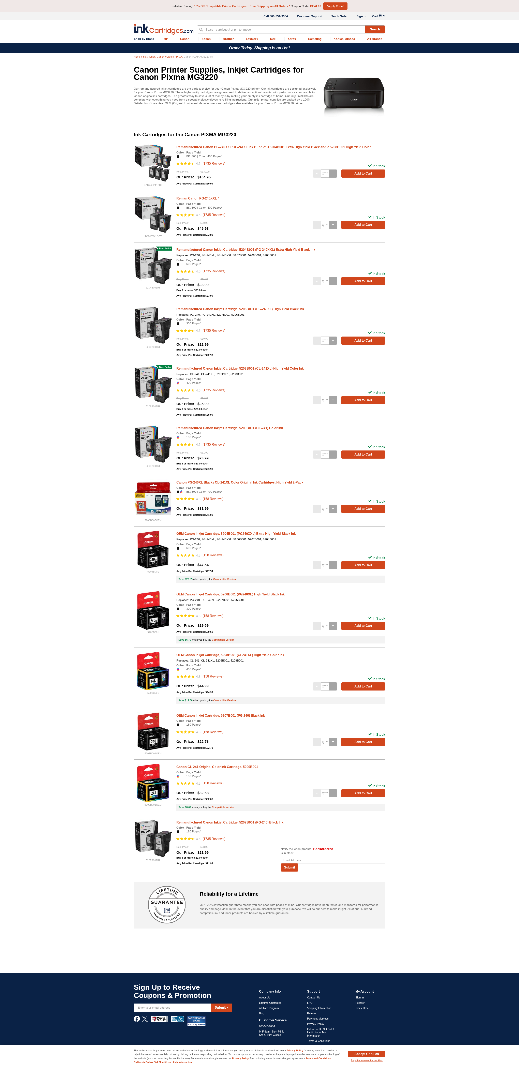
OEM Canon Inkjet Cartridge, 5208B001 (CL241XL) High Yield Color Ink (230, 655)
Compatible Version (224, 579)
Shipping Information (319, 1008)
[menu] (259, 39)
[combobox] (291, 29)
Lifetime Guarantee (270, 1002)
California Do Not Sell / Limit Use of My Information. (163, 1062)
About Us (264, 997)
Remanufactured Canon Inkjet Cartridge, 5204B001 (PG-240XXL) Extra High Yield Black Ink (245, 249)
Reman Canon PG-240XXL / (197, 198)
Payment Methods (318, 1018)
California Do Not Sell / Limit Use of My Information (320, 1032)
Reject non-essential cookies (367, 1060)
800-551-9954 (279, 16)
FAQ (309, 1002)
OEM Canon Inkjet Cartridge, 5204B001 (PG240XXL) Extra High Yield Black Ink (236, 533)
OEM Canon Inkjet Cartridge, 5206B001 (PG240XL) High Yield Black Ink (230, 594)
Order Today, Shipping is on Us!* (259, 48)
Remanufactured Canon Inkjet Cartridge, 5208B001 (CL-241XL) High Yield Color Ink (240, 368)
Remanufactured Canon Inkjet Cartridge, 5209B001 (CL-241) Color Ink (229, 428)
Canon (161, 56)
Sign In (361, 16)
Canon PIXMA (174, 56)
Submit (289, 867)
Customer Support (309, 16)
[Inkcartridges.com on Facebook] (137, 1020)
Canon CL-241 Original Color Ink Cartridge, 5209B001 (217, 767)
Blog (261, 1013)
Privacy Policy (315, 1023)
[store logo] (164, 29)
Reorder (360, 1002)
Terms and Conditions (318, 1058)
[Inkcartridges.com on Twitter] (145, 1020)
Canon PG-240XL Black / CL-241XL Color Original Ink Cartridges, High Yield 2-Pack (239, 482)
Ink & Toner (149, 56)
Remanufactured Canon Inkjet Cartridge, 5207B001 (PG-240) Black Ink (229, 822)
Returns (311, 1013)
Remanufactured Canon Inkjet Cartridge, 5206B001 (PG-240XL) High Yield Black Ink (240, 309)
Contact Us (313, 997)
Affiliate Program (269, 1008)
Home (137, 56)
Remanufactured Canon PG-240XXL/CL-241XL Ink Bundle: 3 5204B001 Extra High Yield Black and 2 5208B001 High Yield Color (273, 147)
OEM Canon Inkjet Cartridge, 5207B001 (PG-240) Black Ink (220, 715)
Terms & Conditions (318, 1040)
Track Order (339, 16)
